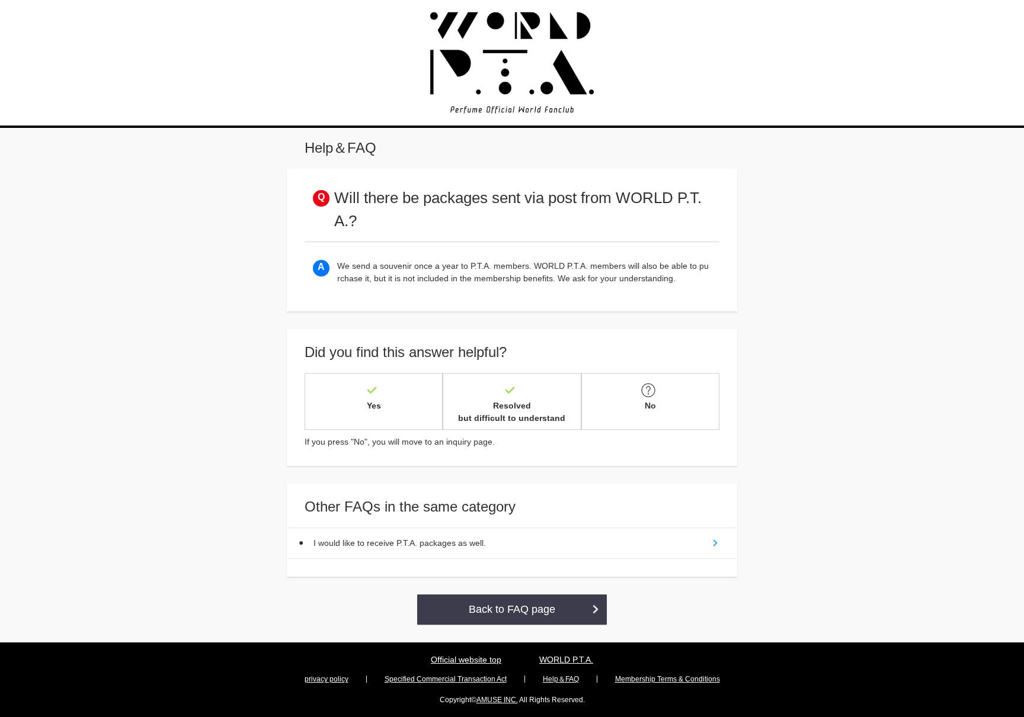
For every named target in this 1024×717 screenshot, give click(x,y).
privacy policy (326, 679)
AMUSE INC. (497, 700)
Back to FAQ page (512, 609)
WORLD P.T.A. (566, 659)
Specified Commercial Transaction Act (446, 679)
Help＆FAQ (561, 679)
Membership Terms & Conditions (667, 679)
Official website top (466, 659)
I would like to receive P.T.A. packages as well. (399, 543)
